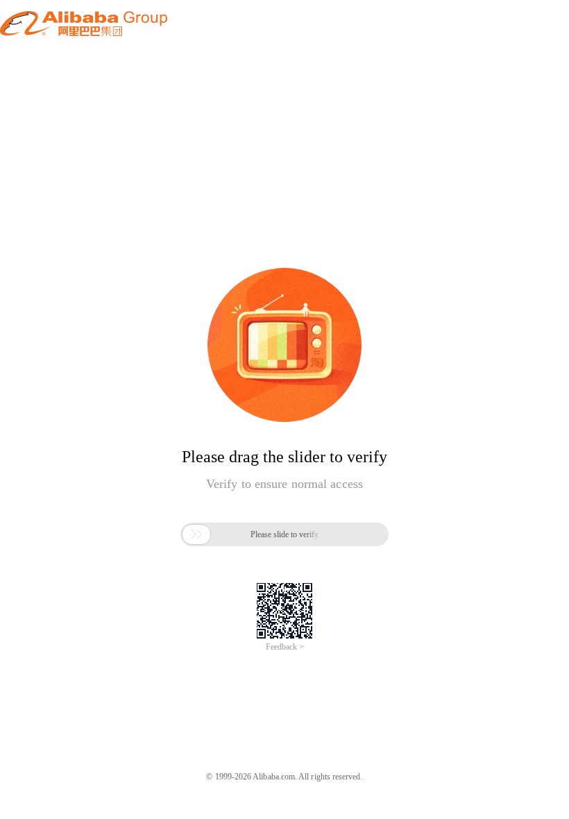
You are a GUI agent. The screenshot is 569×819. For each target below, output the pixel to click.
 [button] (196, 534)
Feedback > (285, 647)
